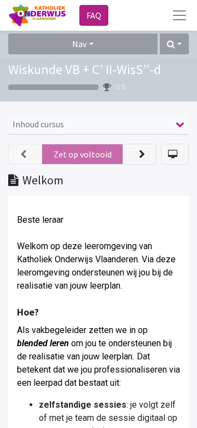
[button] (174, 43)
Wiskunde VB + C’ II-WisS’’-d (84, 69)
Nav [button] (79, 43)
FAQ (93, 15)
